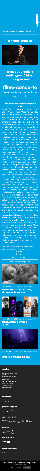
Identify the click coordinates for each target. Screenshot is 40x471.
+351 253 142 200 (7, 385)
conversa (29, 32)
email (4, 459)
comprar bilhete (20, 96)
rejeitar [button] (19, 467)
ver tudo (5, 32)
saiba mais (27, 467)
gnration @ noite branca (16, 356)
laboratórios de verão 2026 (14, 323)
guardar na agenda (20, 257)
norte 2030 (5, 420)
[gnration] (36, 20)
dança (35, 32)
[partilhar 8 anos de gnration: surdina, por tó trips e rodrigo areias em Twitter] (20, 254)
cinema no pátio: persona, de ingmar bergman (17, 291)
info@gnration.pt (6, 387)
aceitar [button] (12, 467)
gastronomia (13, 32)
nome (4, 452)
